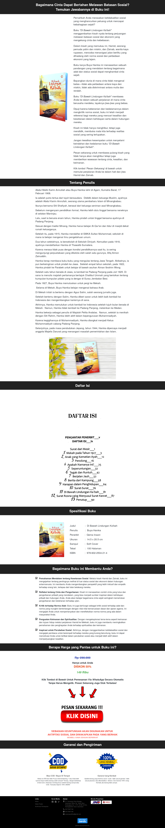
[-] (52, 802)
